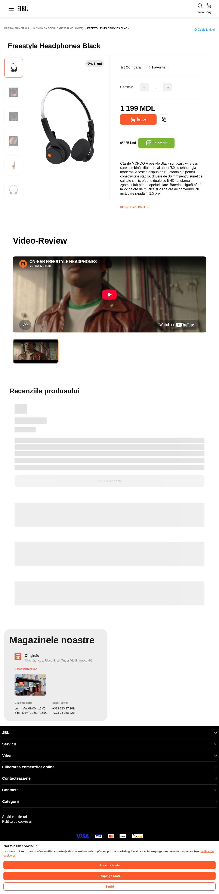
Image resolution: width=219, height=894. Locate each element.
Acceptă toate (109, 865)
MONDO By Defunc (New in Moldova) (58, 28)
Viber (7, 755)
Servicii (9, 744)
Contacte (10, 790)
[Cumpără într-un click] (164, 119)
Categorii (10, 801)
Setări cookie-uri (14, 817)
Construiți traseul (25, 669)
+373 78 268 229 (63, 712)
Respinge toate (109, 876)
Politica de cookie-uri (17, 821)
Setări (109, 886)
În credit (160, 143)
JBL (5, 732)
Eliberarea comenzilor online (28, 767)
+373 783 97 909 (63, 708)
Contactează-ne (16, 778)
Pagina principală (17, 28)
